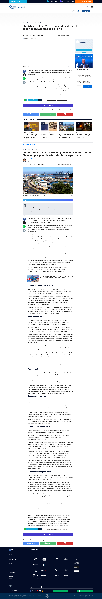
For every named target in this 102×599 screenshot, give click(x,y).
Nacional (17, 11)
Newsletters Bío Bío (53, 1)
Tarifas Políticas (13, 590)
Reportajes (12, 581)
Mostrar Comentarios (48, 105)
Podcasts (11, 11)
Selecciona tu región (16, 1)
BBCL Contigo (64, 11)
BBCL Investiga (56, 11)
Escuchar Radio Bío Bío (84, 1)
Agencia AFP (27, 32)
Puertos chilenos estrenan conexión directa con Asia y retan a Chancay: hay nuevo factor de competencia (56, 276)
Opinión (49, 11)
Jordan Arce (30, 158)
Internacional (24, 11)
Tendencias (43, 11)
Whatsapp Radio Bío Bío (86, 591)
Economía (31, 11)
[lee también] (33, 278)
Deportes (37, 11)
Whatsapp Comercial (61, 590)
